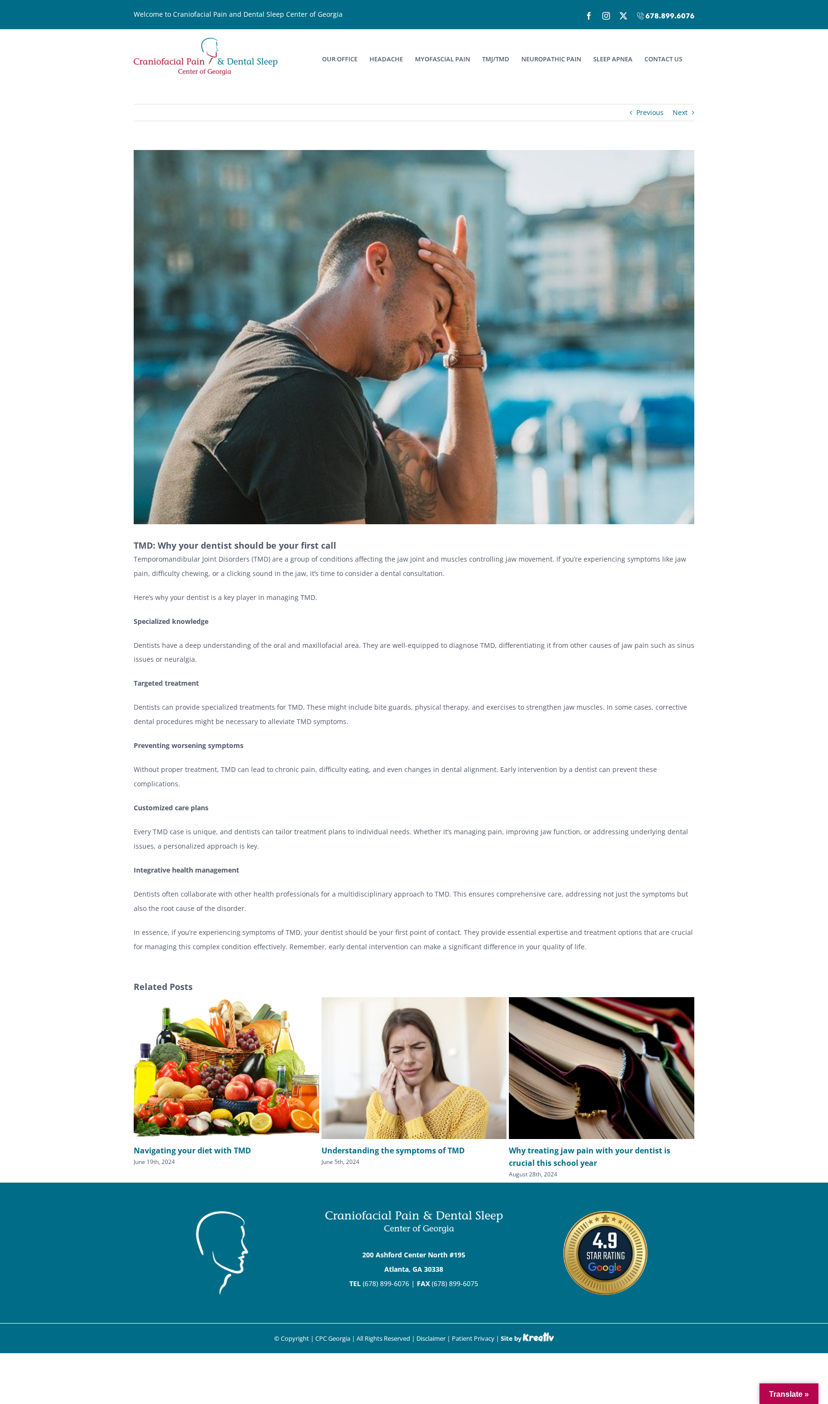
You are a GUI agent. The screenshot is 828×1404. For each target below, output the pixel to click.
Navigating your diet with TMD (192, 1150)
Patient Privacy (473, 1338)
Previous (650, 112)
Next (680, 112)
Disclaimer (431, 1338)
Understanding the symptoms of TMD (393, 1150)
